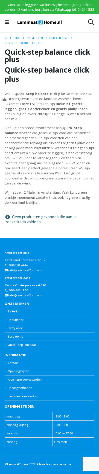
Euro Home (15, 336)
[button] (8, 22)
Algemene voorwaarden (25, 379)
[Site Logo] (40, 22)
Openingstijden (18, 371)
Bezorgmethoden (20, 388)
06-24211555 (83, 9)
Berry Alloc (15, 328)
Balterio (13, 311)
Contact (13, 363)
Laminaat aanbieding (22, 396)
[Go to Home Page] (6, 38)
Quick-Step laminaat (22, 345)
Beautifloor (15, 320)
